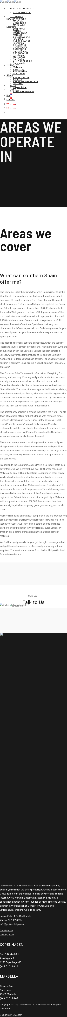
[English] (14, 104)
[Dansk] (14, 108)
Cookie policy (6, 930)
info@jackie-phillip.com (12, 924)
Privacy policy (7, 934)
